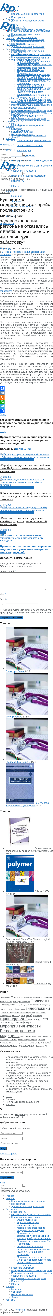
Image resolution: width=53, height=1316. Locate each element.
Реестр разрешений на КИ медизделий (31, 160)
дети (2, 1013)
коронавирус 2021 (38, 1019)
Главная (10, 36)
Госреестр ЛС (18, 49)
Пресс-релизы (18, 34)
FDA (13, 997)
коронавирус (37, 1016)
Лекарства (6, 1001)
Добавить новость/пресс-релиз (27, 39)
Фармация (16, 131)
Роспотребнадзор (20, 1005)
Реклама (10, 1099)
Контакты (10, 139)
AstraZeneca (5, 997)
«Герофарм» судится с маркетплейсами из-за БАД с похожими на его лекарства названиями (25, 468)
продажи (47, 1036)
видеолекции (37, 1008)
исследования (29, 1012)
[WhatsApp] (26, 402)
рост (35, 1040)
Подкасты (40, 1001)
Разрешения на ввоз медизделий (28, 175)
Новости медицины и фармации (28, 29)
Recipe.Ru (20, 1114)
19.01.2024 (5, 249)
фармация (29, 1045)
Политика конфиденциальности (22, 1102)
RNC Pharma (20, 997)
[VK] (26, 393)
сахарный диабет (17, 1043)
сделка (26, 1043)
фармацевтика (13, 1045)
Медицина (16, 196)
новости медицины (17, 1033)
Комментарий (8, 571)
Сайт (2, 604)
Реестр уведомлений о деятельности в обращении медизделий (31, 114)
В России (5, 192)
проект (2, 1040)
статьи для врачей (40, 1042)
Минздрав (18, 1001)
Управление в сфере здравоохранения (28, 63)
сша (2, 1045)
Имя (3, 594)
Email (3, 599)
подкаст (40, 1036)
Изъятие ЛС (17, 181)
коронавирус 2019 (14, 1019)
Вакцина (48, 997)
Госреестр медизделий (23, 107)
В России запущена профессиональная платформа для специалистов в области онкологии (25, 496)
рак (19, 1040)
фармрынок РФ (41, 1046)
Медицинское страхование (31, 67)
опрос (34, 1036)
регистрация (27, 1040)
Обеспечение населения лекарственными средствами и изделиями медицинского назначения (33, 90)
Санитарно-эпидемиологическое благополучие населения (34, 101)
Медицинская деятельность (31, 97)
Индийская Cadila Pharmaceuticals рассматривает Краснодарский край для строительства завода (27, 1081)
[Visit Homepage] (9, 12)
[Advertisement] (22, 17)
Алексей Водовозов (33, 997)
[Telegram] (26, 406)
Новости (10, 38)
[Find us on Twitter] (1, 1109)
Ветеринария (24, 150)
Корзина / (7, 144)
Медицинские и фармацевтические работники (33, 74)
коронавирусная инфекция (16, 1022)
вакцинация (36, 1005)
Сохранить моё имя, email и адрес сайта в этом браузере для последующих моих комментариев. (26, 611)
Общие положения (27, 59)
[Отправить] (26, 411)
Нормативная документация (26, 34)
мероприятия (12, 1026)
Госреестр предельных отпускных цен (31, 54)
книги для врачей (22, 1015)
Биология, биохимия (22, 134)
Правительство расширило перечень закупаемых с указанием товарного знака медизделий (25, 549)
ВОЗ (43, 997)
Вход (2, 1182)
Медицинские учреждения (30, 51)
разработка (11, 1039)
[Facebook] (26, 388)
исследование (13, 1012)
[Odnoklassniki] (26, 397)
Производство (7, 1004)
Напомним (5, 254)
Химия (14, 137)
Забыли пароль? (8, 1153)
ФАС (29, 1005)
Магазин (10, 121)
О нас (9, 1096)
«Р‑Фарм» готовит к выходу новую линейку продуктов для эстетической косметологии (23, 521)
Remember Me (10, 1143)
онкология (25, 1036)
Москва (26, 1002)
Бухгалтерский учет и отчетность (34, 78)
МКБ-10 (15, 186)
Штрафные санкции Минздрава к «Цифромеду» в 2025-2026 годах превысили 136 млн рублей (29, 1089)
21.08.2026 (5, 477)
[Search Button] (24, 155)
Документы (11, 49)
